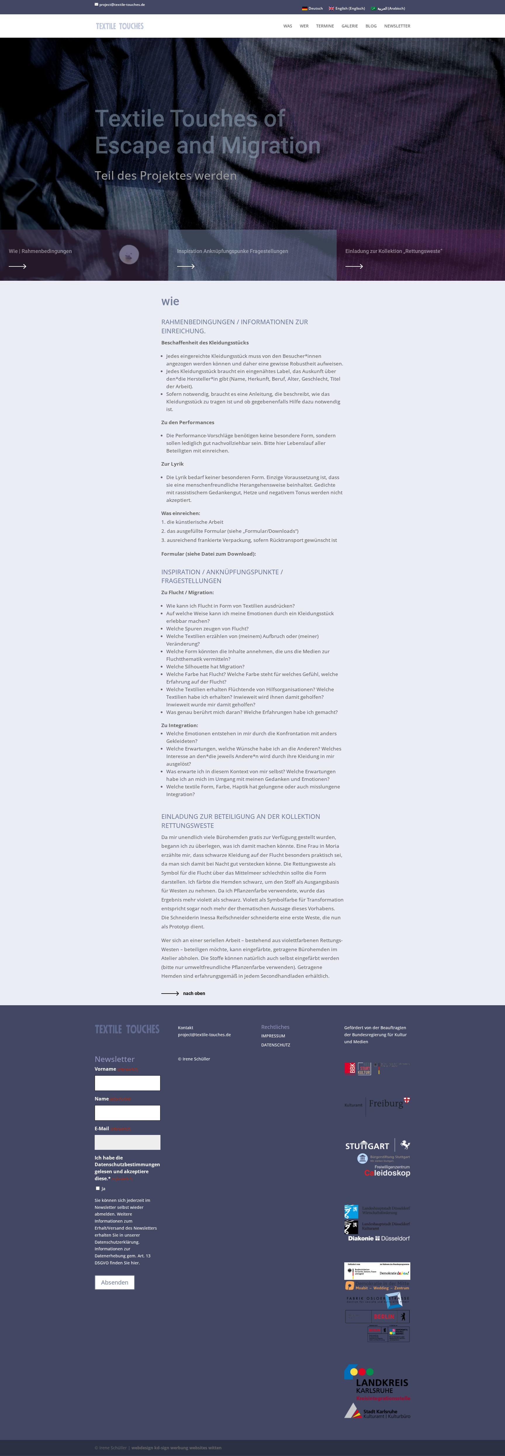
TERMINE (325, 26)
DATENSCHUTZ (275, 1045)
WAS (287, 26)
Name (113, 1099)
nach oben (194, 993)
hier (135, 1263)
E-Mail (113, 1128)
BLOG (371, 26)
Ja (104, 1188)
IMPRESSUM (273, 1036)
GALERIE (350, 26)
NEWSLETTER (397, 26)
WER (304, 26)
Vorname (116, 1069)
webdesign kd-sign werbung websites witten (177, 1447)
